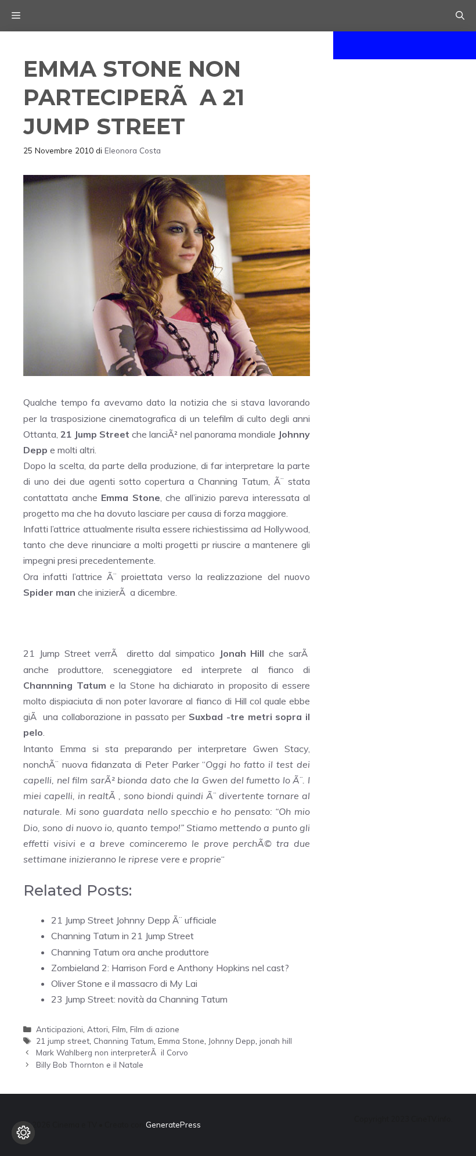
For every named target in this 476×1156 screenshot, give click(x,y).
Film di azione (154, 1029)
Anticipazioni (59, 1029)
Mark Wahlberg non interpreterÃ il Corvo (112, 1052)
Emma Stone (181, 1041)
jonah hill (275, 1041)
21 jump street (62, 1041)
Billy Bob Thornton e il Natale (89, 1064)
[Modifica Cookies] (23, 1132)
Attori (97, 1029)
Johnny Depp (231, 1041)
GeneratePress (173, 1124)
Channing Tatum (123, 1041)
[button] (460, 15)
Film (119, 1029)
